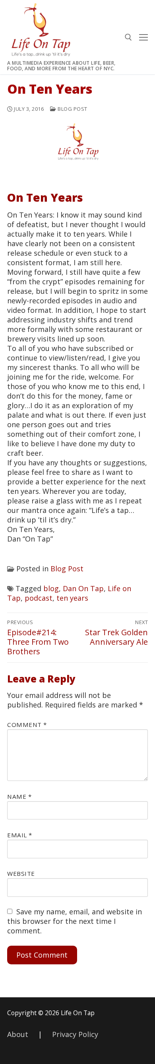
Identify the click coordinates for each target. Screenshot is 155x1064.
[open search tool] (128, 37)
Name (19, 796)
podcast (38, 598)
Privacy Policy (75, 1034)
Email (19, 835)
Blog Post (71, 108)
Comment (27, 725)
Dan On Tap (83, 588)
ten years (72, 598)
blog (51, 588)
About (17, 1034)
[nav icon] (143, 37)
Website (21, 873)
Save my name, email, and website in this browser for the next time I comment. (74, 921)
